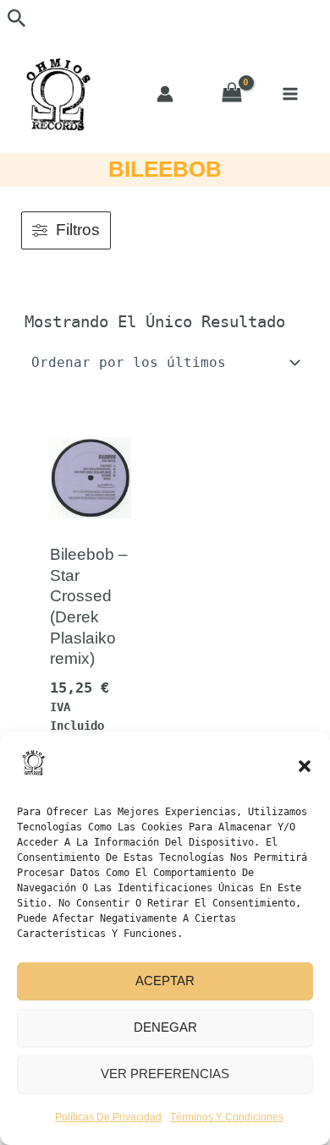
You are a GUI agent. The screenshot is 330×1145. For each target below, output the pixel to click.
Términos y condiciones (226, 1117)
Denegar (165, 1027)
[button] (304, 766)
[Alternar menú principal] (290, 93)
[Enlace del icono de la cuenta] (165, 93)
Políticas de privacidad (108, 1117)
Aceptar (165, 980)
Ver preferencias (165, 1073)
